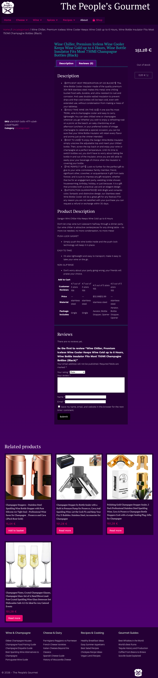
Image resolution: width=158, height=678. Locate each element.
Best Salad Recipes (90, 648)
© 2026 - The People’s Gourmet (20, 672)
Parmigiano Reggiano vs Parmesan (60, 640)
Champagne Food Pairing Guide (21, 644)
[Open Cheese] (26, 20)
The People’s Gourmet (105, 6)
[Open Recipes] (74, 20)
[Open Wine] (41, 20)
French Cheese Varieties (54, 644)
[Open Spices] (57, 20)
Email (61, 401)
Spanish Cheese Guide (53, 656)
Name (61, 397)
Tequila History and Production (133, 648)
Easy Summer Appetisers (93, 644)
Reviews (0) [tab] (86, 63)
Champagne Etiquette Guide (19, 648)
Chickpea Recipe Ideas (91, 652)
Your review (64, 375)
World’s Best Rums (127, 644)
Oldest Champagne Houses (18, 640)
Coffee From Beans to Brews (132, 652)
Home (6, 29)
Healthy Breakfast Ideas (92, 640)
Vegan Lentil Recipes (90, 656)
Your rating (63, 372)
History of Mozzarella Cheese (57, 659)
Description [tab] (66, 63)
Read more (65, 530)
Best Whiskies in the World (131, 640)
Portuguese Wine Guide (17, 659)
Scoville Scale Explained (129, 656)
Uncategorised (20, 29)
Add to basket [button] (16, 530)
